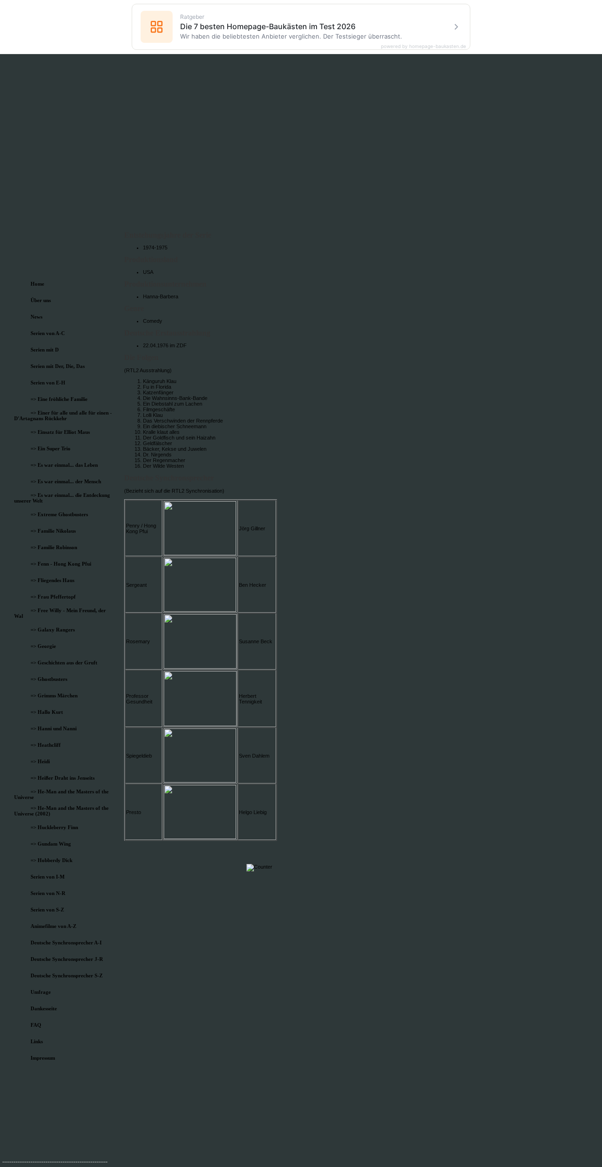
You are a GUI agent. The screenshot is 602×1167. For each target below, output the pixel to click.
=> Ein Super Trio (51, 448)
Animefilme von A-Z (53, 926)
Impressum (43, 1058)
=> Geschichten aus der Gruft (64, 662)
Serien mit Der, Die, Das (58, 366)
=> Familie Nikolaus (53, 531)
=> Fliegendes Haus (52, 580)
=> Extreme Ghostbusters (59, 514)
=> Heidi (40, 761)
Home (37, 284)
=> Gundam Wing (51, 844)
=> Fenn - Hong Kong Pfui (61, 564)
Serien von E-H (48, 382)
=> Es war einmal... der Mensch (66, 481)
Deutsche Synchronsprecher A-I (66, 942)
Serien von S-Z (47, 909)
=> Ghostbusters (49, 679)
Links (37, 1041)
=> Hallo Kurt (47, 712)
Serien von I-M (47, 876)
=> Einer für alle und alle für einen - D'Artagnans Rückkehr (63, 415)
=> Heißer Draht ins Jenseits (63, 778)
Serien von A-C (48, 333)
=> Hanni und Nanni (54, 728)
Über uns (41, 300)
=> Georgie (43, 646)
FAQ (36, 1025)
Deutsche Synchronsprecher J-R (67, 959)
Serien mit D (45, 349)
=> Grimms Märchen (54, 695)
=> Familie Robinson (54, 547)
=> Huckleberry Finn (54, 827)
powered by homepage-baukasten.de (423, 46)
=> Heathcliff (46, 745)
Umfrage (41, 992)
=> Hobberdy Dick (51, 860)
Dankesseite (44, 1008)
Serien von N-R (48, 893)
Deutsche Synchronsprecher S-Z (67, 975)
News (36, 317)
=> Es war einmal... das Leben (64, 465)
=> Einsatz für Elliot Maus (60, 432)
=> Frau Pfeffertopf (53, 596)
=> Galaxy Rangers (53, 629)
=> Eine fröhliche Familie (59, 399)
